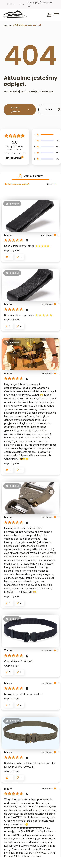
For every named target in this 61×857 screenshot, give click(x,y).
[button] (20, 176)
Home (7, 25)
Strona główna (15, 109)
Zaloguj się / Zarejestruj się (40, 4)
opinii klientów (14, 147)
